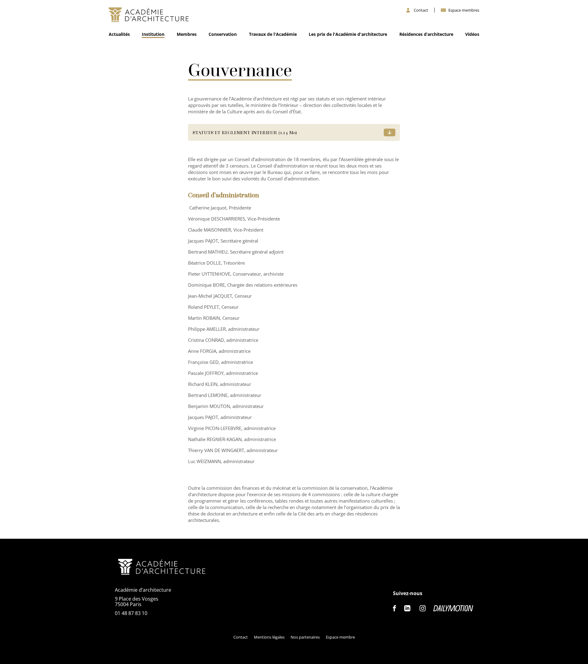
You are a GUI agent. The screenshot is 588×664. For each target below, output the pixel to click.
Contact (421, 10)
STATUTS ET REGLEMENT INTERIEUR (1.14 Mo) (245, 132)
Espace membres (463, 10)
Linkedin (407, 608)
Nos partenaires (305, 637)
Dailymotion (453, 608)
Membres (187, 34)
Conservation (223, 34)
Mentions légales (269, 637)
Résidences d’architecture (426, 34)
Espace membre (340, 637)
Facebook (395, 608)
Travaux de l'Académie (273, 34)
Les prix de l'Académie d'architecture (348, 34)
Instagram (422, 608)
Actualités (119, 34)
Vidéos (472, 34)
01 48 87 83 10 (131, 613)
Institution (153, 34)
